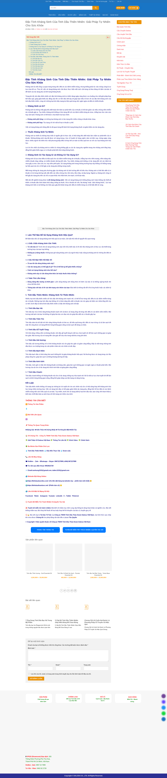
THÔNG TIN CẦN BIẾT (35, 74)
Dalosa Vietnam (53, 29)
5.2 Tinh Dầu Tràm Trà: (37, 60)
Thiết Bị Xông (94, 15)
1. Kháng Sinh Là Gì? (35, 42)
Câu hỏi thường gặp (101, 1)
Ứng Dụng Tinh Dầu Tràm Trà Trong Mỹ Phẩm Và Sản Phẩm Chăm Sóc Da (133, 108)
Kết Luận (31, 72)
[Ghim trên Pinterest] (71, 590)
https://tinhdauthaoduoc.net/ (37, 485)
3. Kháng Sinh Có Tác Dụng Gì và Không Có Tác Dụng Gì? (45, 46)
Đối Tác (74, 430)
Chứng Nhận (51, 430)
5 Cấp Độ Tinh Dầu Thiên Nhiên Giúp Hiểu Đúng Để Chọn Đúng (66, 621)
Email (58, 665)
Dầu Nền (61, 15)
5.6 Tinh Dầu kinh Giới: (37, 68)
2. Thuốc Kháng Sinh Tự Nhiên (37, 44)
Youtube (52, 496)
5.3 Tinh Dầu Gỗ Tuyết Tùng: (38, 62)
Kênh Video (90, 1)
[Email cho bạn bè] (68, 590)
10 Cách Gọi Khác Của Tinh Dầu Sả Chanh (133, 125)
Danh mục (114, 15)
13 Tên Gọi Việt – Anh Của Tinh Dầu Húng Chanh (133, 135)
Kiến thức (65, 1)
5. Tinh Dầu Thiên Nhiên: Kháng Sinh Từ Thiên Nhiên (44, 56)
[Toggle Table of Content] (107, 37)
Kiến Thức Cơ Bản (123, 64)
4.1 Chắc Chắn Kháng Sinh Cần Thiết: (41, 50)
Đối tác (119, 53)
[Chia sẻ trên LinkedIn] (75, 590)
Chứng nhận (57, 1)
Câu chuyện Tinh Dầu (78, 1)
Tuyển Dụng (121, 87)
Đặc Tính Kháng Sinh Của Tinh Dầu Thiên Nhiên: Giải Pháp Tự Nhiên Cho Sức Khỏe (52, 40)
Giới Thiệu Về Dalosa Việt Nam (39, 440)
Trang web (87, 665)
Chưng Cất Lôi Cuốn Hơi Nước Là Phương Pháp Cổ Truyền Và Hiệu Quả (97, 622)
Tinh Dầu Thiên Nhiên (36, 451)
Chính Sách (85, 440)
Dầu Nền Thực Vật (53, 451)
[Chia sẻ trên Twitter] (64, 590)
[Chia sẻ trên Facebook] (61, 590)
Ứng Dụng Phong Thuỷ (125, 90)
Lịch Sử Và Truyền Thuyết (126, 72)
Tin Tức (111, 1)
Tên (29, 665)
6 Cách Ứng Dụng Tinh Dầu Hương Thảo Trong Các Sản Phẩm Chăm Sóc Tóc (133, 146)
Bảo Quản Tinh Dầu (123, 27)
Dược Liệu (72, 15)
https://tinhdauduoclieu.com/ (37, 481)
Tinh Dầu (52, 15)
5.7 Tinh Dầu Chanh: (36, 70)
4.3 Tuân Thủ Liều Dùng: (37, 54)
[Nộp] (95, 8)
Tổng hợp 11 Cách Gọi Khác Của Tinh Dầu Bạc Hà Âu (133, 117)
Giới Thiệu (49, 1)
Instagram (43, 496)
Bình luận (31, 648)
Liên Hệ (119, 1)
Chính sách (121, 42)
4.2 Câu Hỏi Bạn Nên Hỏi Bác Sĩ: (39, 52)
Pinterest (75, 496)
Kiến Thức (40, 430)
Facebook (29, 496)
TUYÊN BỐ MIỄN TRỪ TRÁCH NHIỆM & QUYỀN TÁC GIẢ (84, 530)
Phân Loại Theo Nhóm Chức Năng (129, 79)
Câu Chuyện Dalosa (124, 30)
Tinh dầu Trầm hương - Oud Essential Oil (39, 573)
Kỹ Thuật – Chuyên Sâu (125, 68)
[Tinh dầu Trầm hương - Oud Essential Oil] (39, 557)
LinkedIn (59, 496)
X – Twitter (67, 496)
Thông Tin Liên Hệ (59, 440)
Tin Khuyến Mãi (63, 430)
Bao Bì (105, 15)
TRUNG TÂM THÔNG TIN (45, 530)
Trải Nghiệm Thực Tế (124, 83)
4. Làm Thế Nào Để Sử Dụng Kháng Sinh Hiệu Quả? (43, 48)
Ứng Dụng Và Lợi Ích (124, 94)
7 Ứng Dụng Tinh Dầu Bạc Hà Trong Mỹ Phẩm (39, 621)
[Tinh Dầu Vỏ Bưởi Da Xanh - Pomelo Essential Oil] (68, 557)
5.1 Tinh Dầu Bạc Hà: (36, 58)
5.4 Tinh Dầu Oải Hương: (37, 64)
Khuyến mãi (121, 57)
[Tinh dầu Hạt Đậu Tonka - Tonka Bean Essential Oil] (98, 557)
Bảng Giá (82, 15)
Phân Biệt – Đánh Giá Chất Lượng (129, 75)
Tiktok (36, 496)
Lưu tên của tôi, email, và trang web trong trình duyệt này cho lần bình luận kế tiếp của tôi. (61, 674)
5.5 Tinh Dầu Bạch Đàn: (37, 66)
